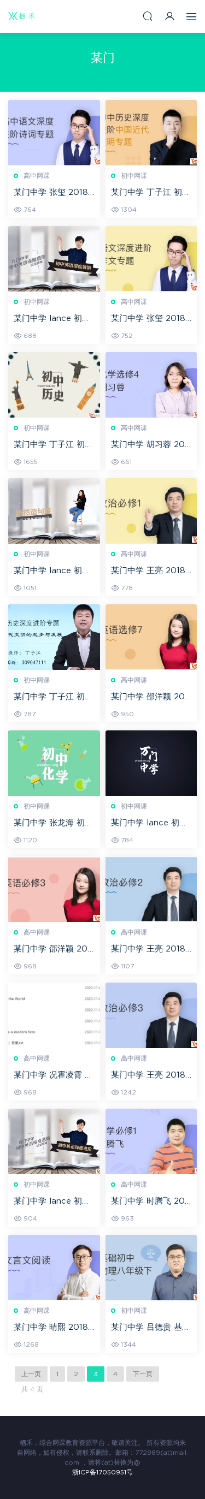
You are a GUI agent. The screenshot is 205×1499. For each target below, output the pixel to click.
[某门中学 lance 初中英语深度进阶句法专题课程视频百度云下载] (54, 259)
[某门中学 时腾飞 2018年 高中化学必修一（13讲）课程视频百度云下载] (151, 1141)
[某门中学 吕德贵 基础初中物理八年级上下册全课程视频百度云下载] (151, 1267)
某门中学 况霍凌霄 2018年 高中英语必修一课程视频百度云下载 (52, 1076)
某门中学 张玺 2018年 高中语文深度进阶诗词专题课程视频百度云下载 (52, 193)
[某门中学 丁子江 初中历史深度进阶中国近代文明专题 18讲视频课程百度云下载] (151, 132)
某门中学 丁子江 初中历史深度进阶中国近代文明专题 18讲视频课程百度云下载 (150, 193)
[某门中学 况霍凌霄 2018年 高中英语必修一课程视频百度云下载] (54, 1015)
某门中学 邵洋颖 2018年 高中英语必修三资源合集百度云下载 (52, 950)
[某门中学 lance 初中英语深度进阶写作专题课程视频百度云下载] (54, 1141)
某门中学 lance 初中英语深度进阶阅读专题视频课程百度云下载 (52, 571)
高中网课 (37, 175)
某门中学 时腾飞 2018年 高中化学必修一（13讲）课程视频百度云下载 (149, 1202)
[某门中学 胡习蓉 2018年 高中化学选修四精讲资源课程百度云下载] (151, 385)
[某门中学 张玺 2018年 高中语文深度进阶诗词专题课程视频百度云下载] (54, 132)
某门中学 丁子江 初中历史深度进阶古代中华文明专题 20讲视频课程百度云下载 (53, 445)
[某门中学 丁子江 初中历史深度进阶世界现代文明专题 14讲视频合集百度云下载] (54, 637)
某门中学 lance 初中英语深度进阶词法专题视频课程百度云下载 (149, 824)
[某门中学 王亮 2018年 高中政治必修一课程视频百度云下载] (151, 511)
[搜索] (147, 16)
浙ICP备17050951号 (102, 1472)
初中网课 (134, 175)
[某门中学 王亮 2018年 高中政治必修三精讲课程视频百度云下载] (151, 1015)
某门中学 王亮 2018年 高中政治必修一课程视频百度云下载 (149, 571)
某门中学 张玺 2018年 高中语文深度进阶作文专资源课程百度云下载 (149, 319)
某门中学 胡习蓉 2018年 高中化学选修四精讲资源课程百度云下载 (149, 445)
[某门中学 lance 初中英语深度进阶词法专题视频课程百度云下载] (151, 763)
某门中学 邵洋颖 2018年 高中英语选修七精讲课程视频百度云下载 (149, 698)
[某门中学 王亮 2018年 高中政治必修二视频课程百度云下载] (151, 889)
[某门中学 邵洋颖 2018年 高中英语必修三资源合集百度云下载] (54, 889)
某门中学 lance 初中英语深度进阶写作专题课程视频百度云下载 (52, 1202)
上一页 (31, 1374)
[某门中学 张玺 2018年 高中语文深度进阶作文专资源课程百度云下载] (151, 259)
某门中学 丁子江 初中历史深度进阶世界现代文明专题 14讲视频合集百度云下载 (53, 698)
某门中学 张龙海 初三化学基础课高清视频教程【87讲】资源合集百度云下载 (53, 824)
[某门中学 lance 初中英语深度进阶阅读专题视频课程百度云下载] (54, 511)
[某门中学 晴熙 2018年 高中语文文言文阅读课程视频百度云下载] (54, 1267)
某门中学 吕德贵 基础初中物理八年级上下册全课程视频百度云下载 (150, 1328)
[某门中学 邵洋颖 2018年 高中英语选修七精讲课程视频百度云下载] (151, 637)
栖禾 (22, 16)
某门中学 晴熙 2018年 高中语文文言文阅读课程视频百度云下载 (52, 1328)
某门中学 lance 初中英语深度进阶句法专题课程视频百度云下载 (52, 319)
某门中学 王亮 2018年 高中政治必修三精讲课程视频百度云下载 (149, 1076)
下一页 (143, 1374)
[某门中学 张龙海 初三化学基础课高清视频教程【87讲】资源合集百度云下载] (54, 763)
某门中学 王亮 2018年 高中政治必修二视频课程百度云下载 (149, 950)
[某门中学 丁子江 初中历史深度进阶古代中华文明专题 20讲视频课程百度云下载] (54, 385)
